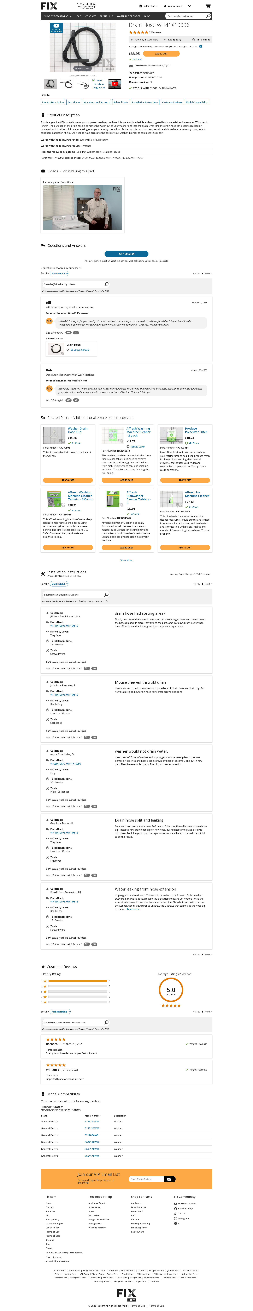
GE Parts (142, 1270)
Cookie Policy (52, 1227)
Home (49, 1203)
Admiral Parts (60, 1270)
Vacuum (135, 1219)
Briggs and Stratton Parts (94, 1270)
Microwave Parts (151, 1277)
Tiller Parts (154, 1281)
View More (126, 560)
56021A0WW (92, 1142)
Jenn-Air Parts (173, 1270)
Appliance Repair (97, 1203)
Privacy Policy (52, 1219)
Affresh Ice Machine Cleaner (197, 494)
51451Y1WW (92, 1121)
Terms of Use (52, 1231)
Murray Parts (98, 1274)
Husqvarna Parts (156, 1270)
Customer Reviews (172, 102)
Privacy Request (54, 1257)
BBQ (133, 1215)
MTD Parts (84, 1274)
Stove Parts (108, 1277)
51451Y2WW (92, 1128)
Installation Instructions (145, 102)
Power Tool (137, 1211)
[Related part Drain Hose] (57, 349)
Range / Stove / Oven (99, 1219)
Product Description (53, 102)
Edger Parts (141, 1281)
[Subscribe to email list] (170, 1179)
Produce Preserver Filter (196, 430)
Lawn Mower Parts (188, 1277)
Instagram (183, 1218)
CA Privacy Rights (54, 1223)
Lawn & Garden (139, 1207)
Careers (49, 1248)
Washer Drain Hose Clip (78, 430)
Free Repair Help (100, 1197)
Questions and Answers (97, 102)
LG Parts (57, 1274)
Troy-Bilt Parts (128, 1274)
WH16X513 (72, 625)
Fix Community (185, 1197)
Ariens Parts (74, 1270)
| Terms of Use (136, 1305)
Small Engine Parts (102, 1281)
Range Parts (135, 1277)
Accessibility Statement (58, 1261)
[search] (208, 16)
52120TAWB (91, 1135)
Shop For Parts (141, 1197)
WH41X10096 (57, 625)
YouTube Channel (187, 1203)
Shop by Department (56, 16)
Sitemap (50, 1240)
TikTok (181, 1213)
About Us (50, 1211)
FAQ (79, 16)
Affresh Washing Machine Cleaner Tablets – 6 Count (80, 496)
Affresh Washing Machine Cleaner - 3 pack (138, 432)
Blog (147, 16)
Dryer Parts (95, 1277)
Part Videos (74, 102)
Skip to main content (126, 16)
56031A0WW (92, 1149)
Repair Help (106, 16)
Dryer (91, 1211)
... (131, 909)
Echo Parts (113, 1270)
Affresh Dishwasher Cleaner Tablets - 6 (138, 498)
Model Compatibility (197, 102)
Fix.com (50, 1197)
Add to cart (161, 53)
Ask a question (127, 254)
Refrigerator (94, 1223)
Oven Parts (122, 1277)
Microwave (93, 1215)
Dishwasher (94, 1207)
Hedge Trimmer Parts (123, 1281)
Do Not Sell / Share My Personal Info (63, 1252)
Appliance (136, 1203)
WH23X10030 (57, 763)
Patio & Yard (137, 1231)
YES (68, 332)
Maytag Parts (70, 1274)
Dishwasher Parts (189, 1274)
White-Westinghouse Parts (166, 1274)
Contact (90, 16)
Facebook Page (185, 1208)
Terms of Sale (53, 1235)
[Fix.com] (50, 6)
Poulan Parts (112, 1274)
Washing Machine (97, 1227)
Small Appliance (139, 1227)
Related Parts (121, 102)
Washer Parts (61, 1277)
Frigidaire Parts (128, 1270)
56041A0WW (92, 1155)
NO (76, 332)
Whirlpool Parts (144, 1274)
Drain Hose (73, 344)
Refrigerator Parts (78, 1277)
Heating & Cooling (140, 1223)
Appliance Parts (169, 1277)
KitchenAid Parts (190, 1270)
